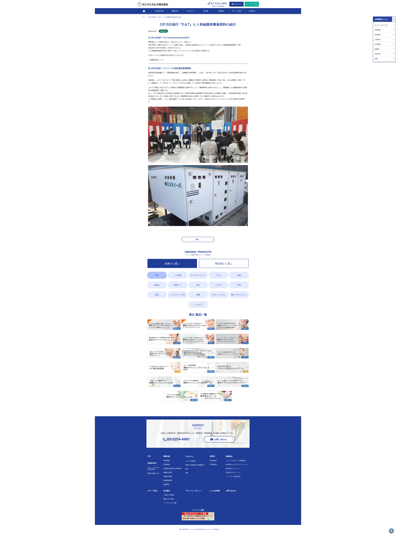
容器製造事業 (167, 480)
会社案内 (166, 490)
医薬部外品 (172, 468)
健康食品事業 (167, 472)
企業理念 (377, 39)
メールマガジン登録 (169, 503)
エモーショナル (218, 294)
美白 (157, 275)
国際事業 (166, 484)
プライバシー (193, 490)
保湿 (239, 275)
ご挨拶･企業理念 (168, 495)
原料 (186, 473)
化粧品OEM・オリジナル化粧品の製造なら (200, 529)
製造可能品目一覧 (153, 473)
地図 (376, 59)
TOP (149, 456)
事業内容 (166, 456)
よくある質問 (215, 490)
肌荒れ (157, 285)
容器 (186, 469)
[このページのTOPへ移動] (391, 530)
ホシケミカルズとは (381, 25)
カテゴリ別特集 (190, 461)
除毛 (157, 294)
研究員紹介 (213, 464)
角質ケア (177, 285)
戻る (197, 239)
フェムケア (198, 304)
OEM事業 (166, 460)
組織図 (377, 49)
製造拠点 (229, 456)
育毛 (239, 285)
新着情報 (377, 30)
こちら (161, 59)
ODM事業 (166, 464)
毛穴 (198, 285)
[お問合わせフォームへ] (236, 4)
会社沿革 (377, 54)
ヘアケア (218, 285)
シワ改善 (177, 275)
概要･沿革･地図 (168, 499)
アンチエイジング (198, 275)
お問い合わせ (220, 439)
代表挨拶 (377, 35)
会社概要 (377, 44)
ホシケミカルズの (153, 468)
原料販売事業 (167, 476)
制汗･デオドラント (239, 294)
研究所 (212, 456)
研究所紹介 (213, 460)
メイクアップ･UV (177, 294)
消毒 (198, 294)
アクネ (218, 275)
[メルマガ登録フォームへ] (251, 4)
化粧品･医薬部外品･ (194, 465)
